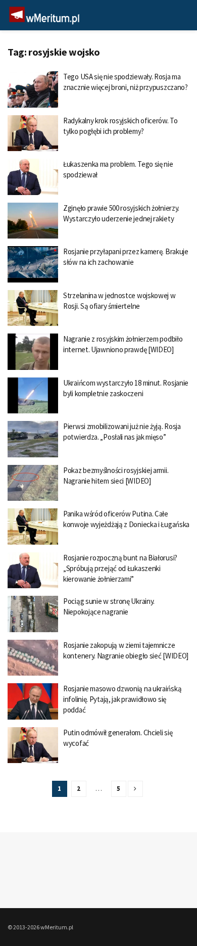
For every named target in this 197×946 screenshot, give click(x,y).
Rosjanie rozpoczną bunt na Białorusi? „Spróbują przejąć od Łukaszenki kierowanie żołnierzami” (120, 568)
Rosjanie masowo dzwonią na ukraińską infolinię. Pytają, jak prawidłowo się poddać (122, 699)
